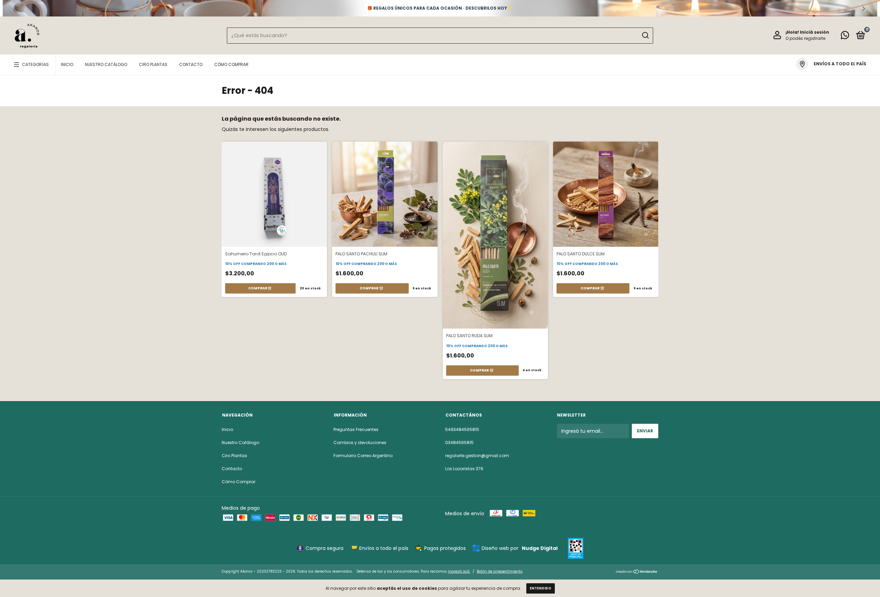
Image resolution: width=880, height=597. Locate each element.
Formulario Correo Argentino (363, 455)
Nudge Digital (540, 548)
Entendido (540, 588)
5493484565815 (462, 429)
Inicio (67, 64)
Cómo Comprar (231, 64)
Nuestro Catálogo (106, 64)
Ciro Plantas (153, 64)
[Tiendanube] (636, 572)
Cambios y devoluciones (359, 442)
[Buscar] (645, 35)
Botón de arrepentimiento (499, 571)
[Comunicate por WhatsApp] (844, 36)
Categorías (35, 64)
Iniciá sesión (814, 32)
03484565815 (459, 442)
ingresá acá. (459, 571)
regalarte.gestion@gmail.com (477, 455)
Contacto (190, 64)
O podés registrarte (805, 38)
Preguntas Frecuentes (355, 429)
